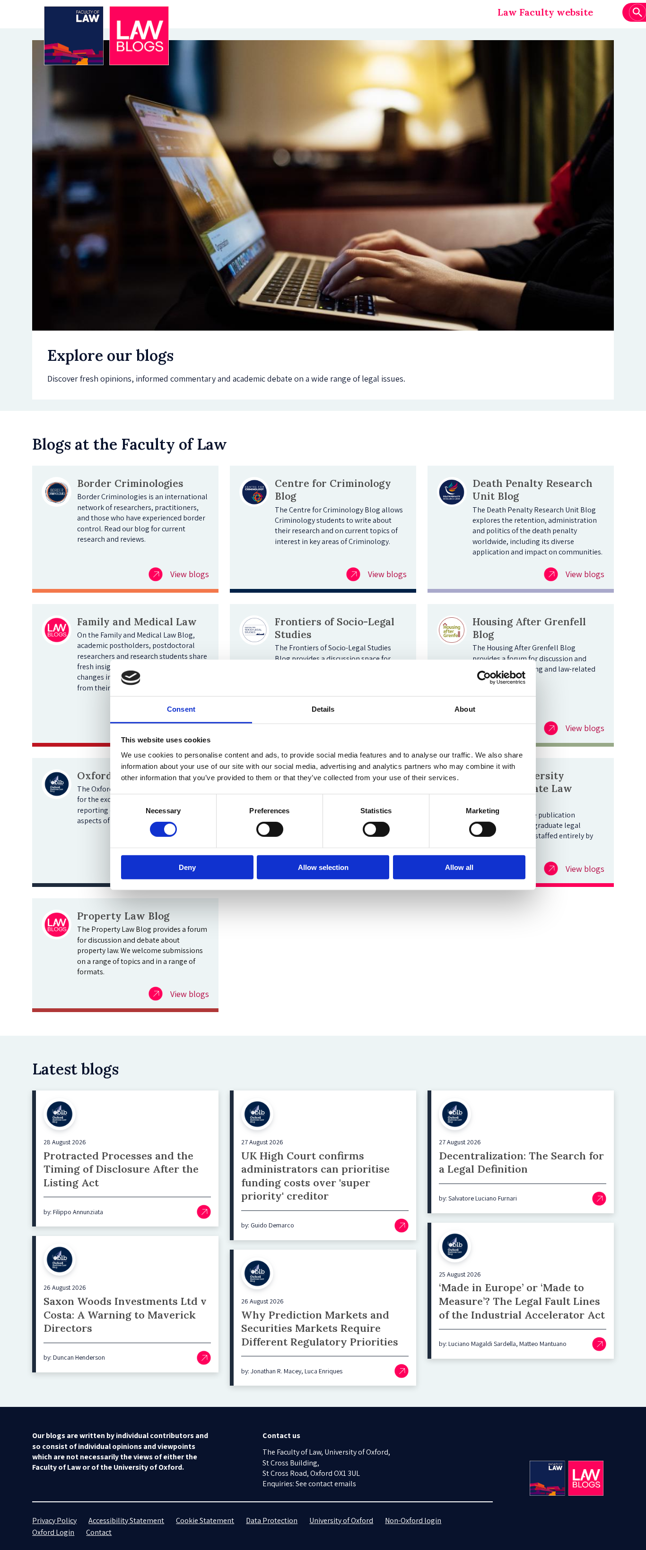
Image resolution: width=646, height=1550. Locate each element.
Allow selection (323, 867)
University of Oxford (341, 1520)
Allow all (459, 867)
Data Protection (271, 1520)
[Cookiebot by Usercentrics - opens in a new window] (484, 678)
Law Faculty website (545, 12)
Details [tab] (323, 709)
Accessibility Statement (126, 1520)
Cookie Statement (205, 1520)
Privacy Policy (54, 1520)
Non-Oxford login (413, 1520)
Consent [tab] (181, 709)
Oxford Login (53, 1532)
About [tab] (464, 709)
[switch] (269, 829)
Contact (99, 1532)
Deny (187, 867)
